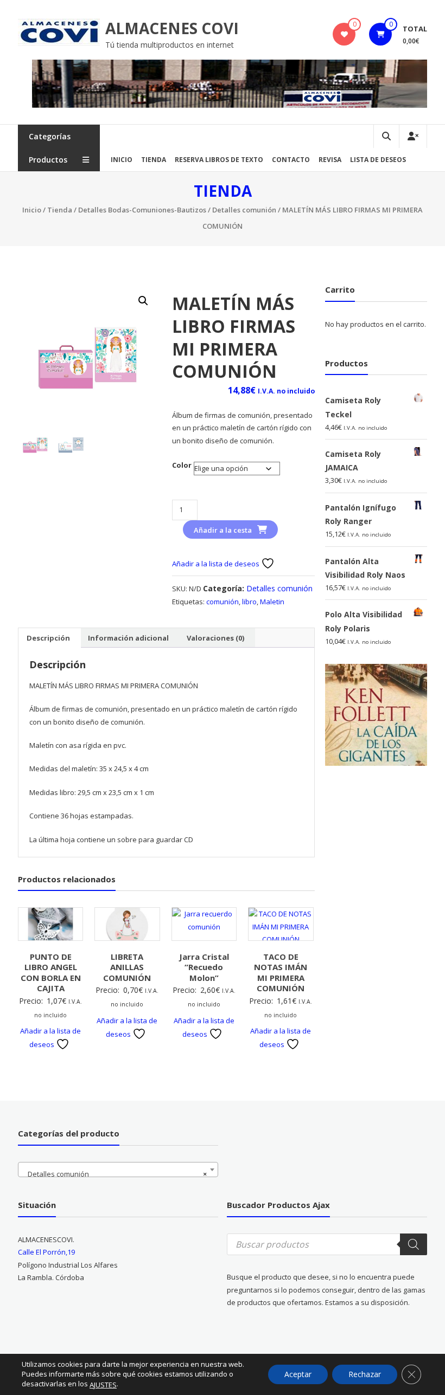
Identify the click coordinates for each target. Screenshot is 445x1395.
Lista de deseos (378, 159)
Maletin (272, 601)
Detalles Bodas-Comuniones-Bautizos (142, 210)
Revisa (330, 159)
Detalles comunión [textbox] (115, 1174)
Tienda (153, 159)
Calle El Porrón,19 (46, 1252)
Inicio (121, 159)
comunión (222, 601)
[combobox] (118, 1169)
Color (182, 465)
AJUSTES (103, 1385)
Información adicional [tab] (128, 638)
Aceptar (298, 1374)
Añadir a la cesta (223, 530)
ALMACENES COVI (172, 28)
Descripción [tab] (48, 638)
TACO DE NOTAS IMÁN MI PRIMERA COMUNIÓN (280, 972)
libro (249, 601)
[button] (143, 301)
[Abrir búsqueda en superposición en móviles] (327, 1244)
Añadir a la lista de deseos (216, 564)
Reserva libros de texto (219, 159)
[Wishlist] (344, 34)
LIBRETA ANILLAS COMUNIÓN (127, 967)
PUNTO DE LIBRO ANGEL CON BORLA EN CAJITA (51, 972)
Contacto (291, 159)
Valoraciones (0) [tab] (215, 638)
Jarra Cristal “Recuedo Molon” (204, 967)
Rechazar (364, 1374)
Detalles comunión (244, 210)
